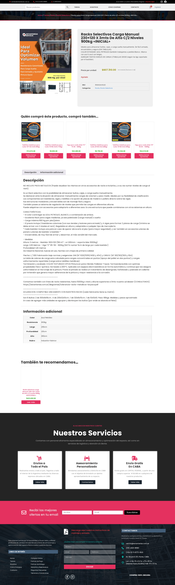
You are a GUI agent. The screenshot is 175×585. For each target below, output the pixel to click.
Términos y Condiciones (40, 536)
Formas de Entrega (38, 527)
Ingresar (158, 6)
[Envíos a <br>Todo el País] (39, 421)
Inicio (40, 14)
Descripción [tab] (31, 177)
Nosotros (94, 6)
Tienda (77, 6)
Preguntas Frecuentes (38, 533)
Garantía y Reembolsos (39, 530)
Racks (53, 14)
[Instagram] (161, 2)
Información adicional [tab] (51, 177)
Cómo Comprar (114, 6)
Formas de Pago (37, 525)
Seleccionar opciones (31, 161)
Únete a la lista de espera (94, 95)
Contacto (135, 6)
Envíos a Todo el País (39, 428)
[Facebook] (165, 2)
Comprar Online (36, 522)
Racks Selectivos (63, 14)
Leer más (31, 365)
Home (12, 522)
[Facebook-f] (67, 540)
